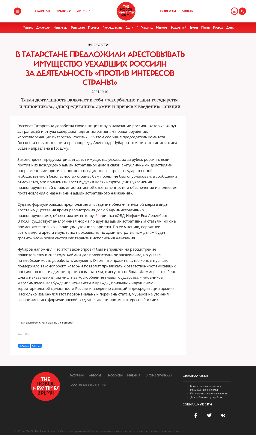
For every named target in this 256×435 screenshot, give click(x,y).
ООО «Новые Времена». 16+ (88, 384)
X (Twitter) (24, 345)
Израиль (162, 27)
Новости (168, 11)
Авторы (84, 11)
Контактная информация (205, 386)
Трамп (194, 27)
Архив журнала (159, 375)
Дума (230, 27)
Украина (147, 27)
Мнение (27, 27)
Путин (205, 27)
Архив (187, 11)
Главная (42, 11)
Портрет (93, 27)
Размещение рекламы (204, 389)
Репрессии (78, 27)
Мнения (133, 375)
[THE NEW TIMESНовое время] (126, 11)
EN (234, 11)
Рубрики (63, 11)
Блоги (129, 27)
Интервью (60, 27)
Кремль (218, 27)
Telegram (36, 345)
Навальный (178, 27)
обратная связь (195, 376)
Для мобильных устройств (206, 397)
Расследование (112, 27)
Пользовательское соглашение (209, 393)
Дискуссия (43, 27)
